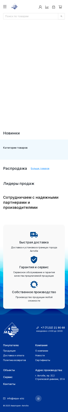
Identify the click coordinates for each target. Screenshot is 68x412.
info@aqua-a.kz (15, 398)
